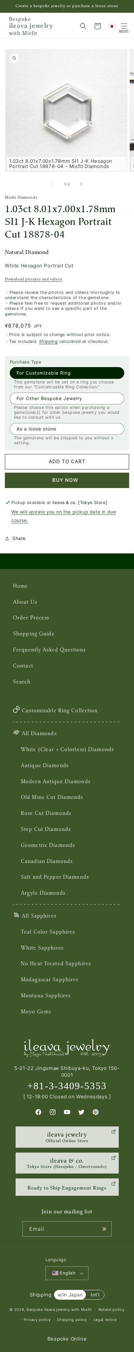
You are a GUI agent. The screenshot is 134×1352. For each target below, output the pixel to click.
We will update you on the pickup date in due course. (63, 516)
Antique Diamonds (45, 765)
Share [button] (19, 538)
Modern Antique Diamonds (55, 781)
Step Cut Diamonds (46, 829)
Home (20, 586)
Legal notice (105, 1319)
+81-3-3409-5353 (67, 1085)
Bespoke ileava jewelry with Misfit (59, 1309)
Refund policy (112, 1309)
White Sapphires (42, 947)
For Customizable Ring (44, 373)
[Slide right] (81, 184)
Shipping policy (72, 1319)
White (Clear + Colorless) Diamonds (67, 749)
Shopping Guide (34, 633)
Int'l (95, 1294)
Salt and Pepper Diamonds (55, 876)
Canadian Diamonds (47, 861)
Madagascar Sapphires (49, 979)
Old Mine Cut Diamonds (52, 797)
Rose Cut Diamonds (46, 813)
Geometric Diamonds (48, 845)
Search (22, 681)
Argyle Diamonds (43, 892)
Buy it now (67, 480)
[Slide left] (53, 184)
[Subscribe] (104, 1229)
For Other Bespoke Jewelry (49, 398)
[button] (83, 26)
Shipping (48, 341)
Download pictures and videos (33, 279)
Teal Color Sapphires (48, 931)
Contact (23, 665)
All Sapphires (39, 915)
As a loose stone (36, 428)
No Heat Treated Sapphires (56, 963)
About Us (25, 602)
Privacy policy (37, 1319)
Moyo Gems (36, 1011)
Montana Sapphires (46, 995)
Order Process (31, 617)
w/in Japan (70, 1294)
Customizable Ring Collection (60, 710)
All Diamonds (39, 733)
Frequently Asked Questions (49, 649)
